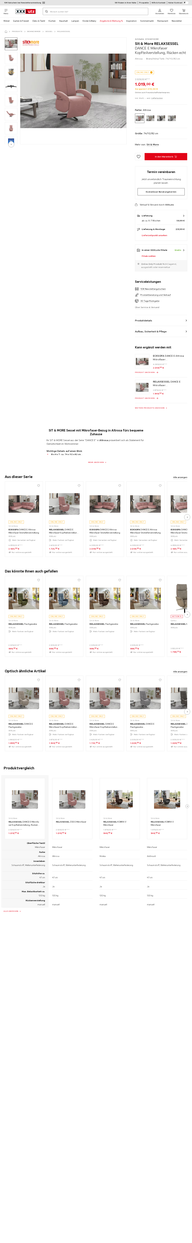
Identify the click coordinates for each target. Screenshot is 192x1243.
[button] (11, 44)
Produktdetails (143, 320)
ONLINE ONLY (142, 72)
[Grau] (172, 118)
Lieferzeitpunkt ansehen (154, 235)
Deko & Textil (39, 21)
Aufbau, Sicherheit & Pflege (150, 331)
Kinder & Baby (89, 21)
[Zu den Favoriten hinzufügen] (138, 156)
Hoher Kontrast (175, 3)
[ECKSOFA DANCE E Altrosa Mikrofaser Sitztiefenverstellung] (142, 361)
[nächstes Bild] (187, 517)
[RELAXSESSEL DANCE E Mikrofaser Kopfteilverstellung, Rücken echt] (142, 387)
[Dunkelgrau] (161, 118)
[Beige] (150, 118)
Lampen (75, 21)
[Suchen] (46, 11)
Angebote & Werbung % (111, 21)
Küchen (52, 21)
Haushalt (63, 21)
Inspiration (131, 21)
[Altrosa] (139, 118)
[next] (11, 144)
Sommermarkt (147, 21)
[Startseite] (6, 31)
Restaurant (162, 21)
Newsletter (177, 21)
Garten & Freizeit (21, 21)
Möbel (6, 21)
